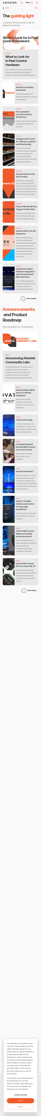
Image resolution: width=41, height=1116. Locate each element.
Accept (20, 1100)
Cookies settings (20, 1095)
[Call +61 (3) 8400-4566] (21, 2)
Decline (20, 1107)
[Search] (37, 2)
